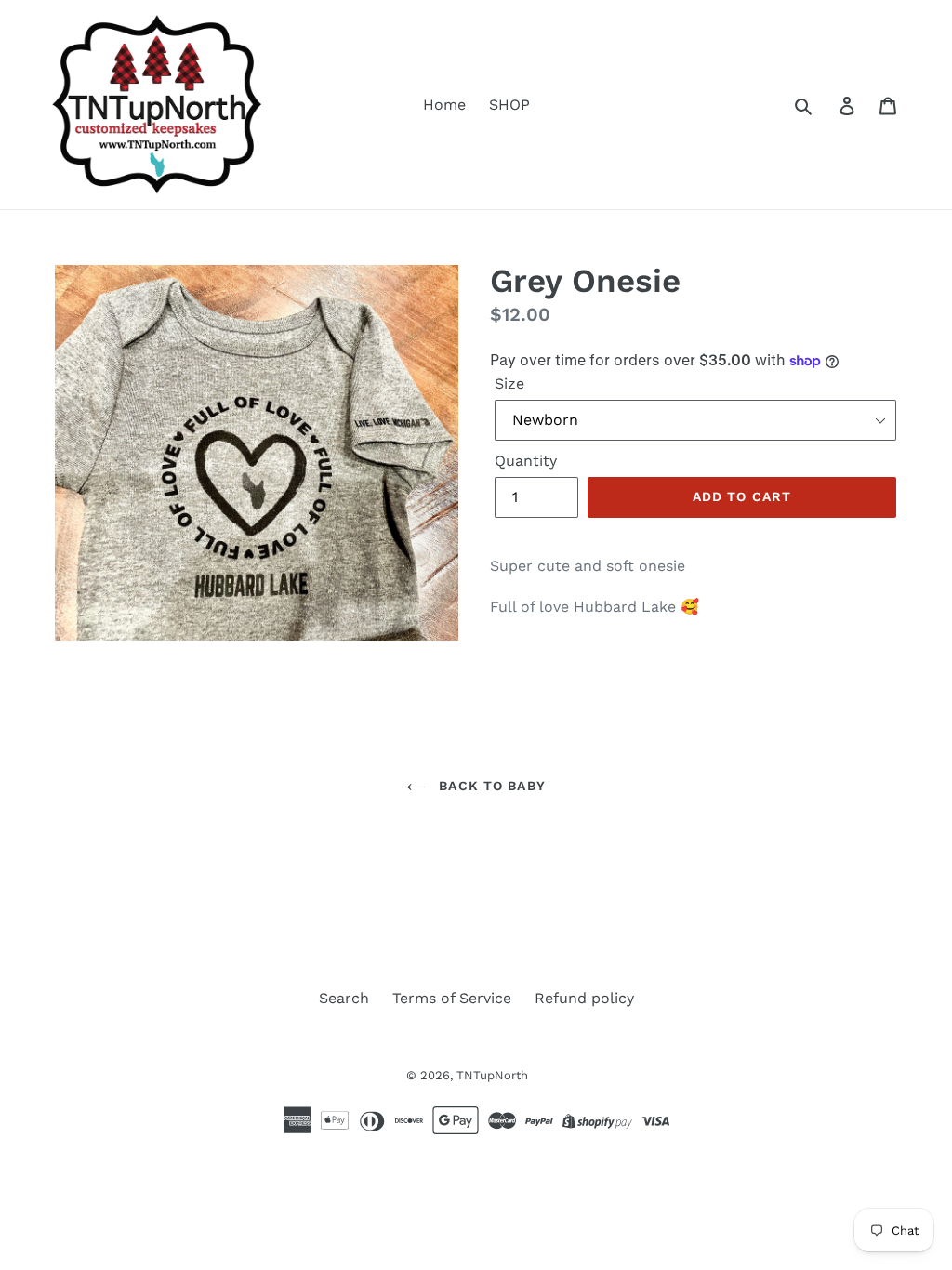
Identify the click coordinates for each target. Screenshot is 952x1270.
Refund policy (584, 998)
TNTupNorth (492, 1075)
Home (444, 104)
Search (344, 998)
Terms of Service (451, 998)
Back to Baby (490, 785)
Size (509, 383)
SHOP (509, 104)
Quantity (526, 461)
